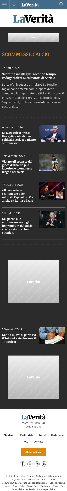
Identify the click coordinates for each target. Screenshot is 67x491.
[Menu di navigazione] (4, 4)
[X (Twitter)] (29, 464)
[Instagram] (37, 464)
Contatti (38, 441)
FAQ (26, 441)
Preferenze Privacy (50, 486)
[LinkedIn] (44, 464)
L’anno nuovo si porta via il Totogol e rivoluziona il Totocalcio (19, 338)
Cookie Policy (33, 486)
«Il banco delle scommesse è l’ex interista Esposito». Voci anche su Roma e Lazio (18, 195)
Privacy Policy (19, 486)
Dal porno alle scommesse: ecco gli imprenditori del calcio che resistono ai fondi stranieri (17, 225)
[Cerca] (14, 4)
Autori (42, 435)
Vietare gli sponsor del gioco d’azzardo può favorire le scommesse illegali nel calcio (17, 167)
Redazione (57, 435)
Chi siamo (9, 435)
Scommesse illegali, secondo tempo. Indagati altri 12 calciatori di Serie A (29, 76)
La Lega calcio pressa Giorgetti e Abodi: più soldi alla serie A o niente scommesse (19, 138)
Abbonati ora (33, 452)
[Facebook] (22, 464)
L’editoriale (26, 435)
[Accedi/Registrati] (61, 4)
